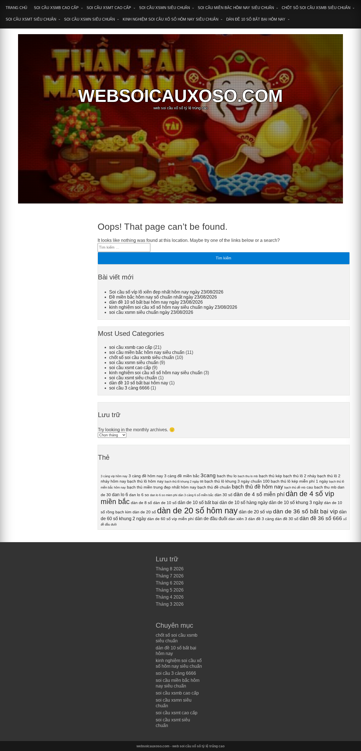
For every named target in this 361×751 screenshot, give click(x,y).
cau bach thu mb (321, 487)
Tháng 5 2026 (170, 590)
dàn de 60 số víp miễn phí (170, 518)
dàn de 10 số (165, 502)
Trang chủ (16, 8)
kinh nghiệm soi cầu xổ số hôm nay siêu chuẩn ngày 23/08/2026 (173, 307)
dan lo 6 (120, 494)
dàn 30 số (223, 494)
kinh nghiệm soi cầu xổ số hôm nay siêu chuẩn (170, 19)
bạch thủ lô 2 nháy (299, 476)
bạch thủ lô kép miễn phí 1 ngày (299, 481)
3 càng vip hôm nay (114, 476)
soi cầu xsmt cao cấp (109, 8)
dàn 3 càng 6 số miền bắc (195, 495)
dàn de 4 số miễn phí (259, 494)
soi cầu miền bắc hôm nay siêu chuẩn (236, 8)
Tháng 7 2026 (170, 575)
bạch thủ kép (270, 476)
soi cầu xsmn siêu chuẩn (164, 8)
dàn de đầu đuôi (211, 518)
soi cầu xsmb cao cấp (56, 8)
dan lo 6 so (139, 494)
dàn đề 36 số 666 (321, 518)
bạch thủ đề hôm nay (257, 487)
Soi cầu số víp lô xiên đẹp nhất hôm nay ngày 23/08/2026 (166, 292)
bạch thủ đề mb (294, 487)
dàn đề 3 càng (261, 518)
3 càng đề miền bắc (181, 476)
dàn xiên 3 (237, 518)
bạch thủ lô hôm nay (145, 481)
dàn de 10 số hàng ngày (243, 502)
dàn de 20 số (144, 512)
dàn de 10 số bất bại (198, 502)
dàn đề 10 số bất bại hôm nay (255, 19)
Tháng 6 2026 (170, 583)
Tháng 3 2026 (170, 604)
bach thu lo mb (248, 476)
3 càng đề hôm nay (146, 476)
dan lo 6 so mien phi (163, 495)
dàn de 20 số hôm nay (197, 510)
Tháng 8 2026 (170, 568)
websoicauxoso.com (180, 96)
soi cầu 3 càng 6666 (129, 388)
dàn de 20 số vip (255, 511)
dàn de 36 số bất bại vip (305, 511)
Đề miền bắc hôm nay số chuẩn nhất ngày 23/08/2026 (163, 297)
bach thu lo (227, 476)
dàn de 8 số (141, 502)
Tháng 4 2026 (170, 597)
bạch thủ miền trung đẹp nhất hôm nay (161, 487)
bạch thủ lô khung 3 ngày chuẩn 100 (237, 481)
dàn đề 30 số (286, 518)
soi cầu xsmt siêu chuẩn (31, 19)
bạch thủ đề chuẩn (214, 487)
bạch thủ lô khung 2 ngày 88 (184, 481)
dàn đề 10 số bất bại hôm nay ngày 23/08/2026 (156, 302)
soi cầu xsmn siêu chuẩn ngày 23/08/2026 (151, 312)
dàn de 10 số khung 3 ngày (296, 502)
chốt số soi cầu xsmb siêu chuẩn (316, 8)
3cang (208, 475)
